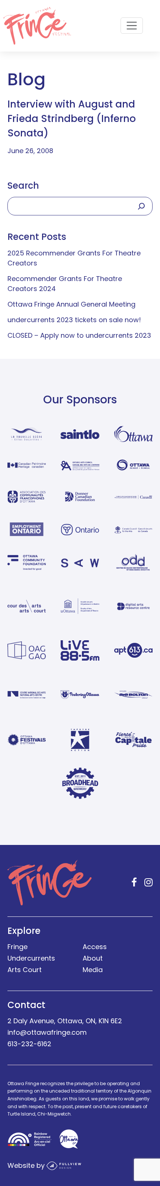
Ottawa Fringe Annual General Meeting (71, 304)
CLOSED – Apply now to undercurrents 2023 (79, 335)
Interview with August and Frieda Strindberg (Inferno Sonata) (71, 119)
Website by (27, 1165)
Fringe (17, 946)
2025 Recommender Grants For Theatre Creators (74, 258)
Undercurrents (31, 958)
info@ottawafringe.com (47, 1032)
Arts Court (24, 969)
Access (95, 946)
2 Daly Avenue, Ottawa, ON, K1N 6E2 (64, 1020)
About (93, 958)
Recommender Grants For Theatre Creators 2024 (64, 283)
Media (93, 969)
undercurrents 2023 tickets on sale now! (74, 319)
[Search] (141, 206)
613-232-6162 (29, 1043)
